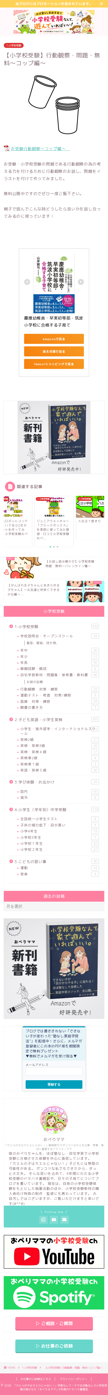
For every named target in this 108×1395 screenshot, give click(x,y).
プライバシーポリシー (73, 1379)
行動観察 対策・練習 (58, 689)
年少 (58, 656)
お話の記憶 (35, 682)
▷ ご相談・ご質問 (54, 1323)
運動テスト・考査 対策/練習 (58, 695)
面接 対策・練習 (58, 701)
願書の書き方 (58, 707)
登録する (54, 1084)
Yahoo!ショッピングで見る (54, 364)
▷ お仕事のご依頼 (54, 1346)
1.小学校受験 (13, 45)
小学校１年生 (58, 843)
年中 (58, 650)
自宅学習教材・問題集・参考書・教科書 (58, 674)
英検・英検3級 (58, 745)
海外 (58, 797)
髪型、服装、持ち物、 (43, 643)
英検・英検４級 (58, 751)
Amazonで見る (54, 339)
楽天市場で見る (54, 351)
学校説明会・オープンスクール (58, 636)
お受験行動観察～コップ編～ (40, 148)
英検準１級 (58, 764)
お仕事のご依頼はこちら (36, 1379)
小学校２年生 (58, 849)
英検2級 (58, 739)
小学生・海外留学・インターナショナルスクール (58, 731)
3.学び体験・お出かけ (56, 782)
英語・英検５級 (58, 770)
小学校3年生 (58, 837)
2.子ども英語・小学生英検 (56, 719)
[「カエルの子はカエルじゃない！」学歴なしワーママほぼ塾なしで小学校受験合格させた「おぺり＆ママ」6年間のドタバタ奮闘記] (54, 30)
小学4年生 (58, 831)
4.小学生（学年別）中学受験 (56, 809)
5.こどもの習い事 (56, 861)
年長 (58, 662)
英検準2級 (58, 757)
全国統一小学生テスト (58, 818)
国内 (58, 791)
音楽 (58, 874)
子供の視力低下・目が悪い (58, 825)
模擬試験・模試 (58, 668)
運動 (58, 867)
